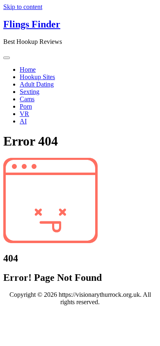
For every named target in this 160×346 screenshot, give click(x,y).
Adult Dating (37, 84)
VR (24, 113)
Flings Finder (31, 24)
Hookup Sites (37, 76)
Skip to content (22, 6)
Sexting (29, 91)
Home (28, 69)
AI (23, 121)
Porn (26, 106)
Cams (27, 99)
